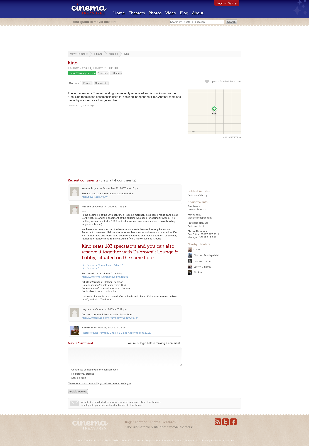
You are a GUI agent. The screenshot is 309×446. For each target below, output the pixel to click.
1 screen (103, 73)
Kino (126, 53)
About (197, 13)
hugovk (86, 206)
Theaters (137, 13)
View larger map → (232, 137)
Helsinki (113, 53)
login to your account (98, 405)
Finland (98, 53)
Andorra (192, 195)
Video (170, 13)
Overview (74, 83)
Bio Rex (197, 272)
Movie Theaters (79, 53)
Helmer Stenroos (197, 209)
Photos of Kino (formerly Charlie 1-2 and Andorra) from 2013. (116, 332)
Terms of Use (226, 440)
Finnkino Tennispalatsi (206, 255)
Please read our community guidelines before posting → (99, 383)
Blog (184, 13)
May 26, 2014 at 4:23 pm (112, 327)
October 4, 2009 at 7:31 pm (111, 206)
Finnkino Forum (202, 261)
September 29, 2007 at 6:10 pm (120, 188)
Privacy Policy (209, 440)
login (143, 343)
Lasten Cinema (202, 266)
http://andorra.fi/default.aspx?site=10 (102, 265)
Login (220, 3)
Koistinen (88, 327)
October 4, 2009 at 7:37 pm (111, 309)
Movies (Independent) (200, 217)
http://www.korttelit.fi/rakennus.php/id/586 (105, 276)
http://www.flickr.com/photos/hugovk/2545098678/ (110, 317)
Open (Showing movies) (82, 73)
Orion (196, 249)
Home (119, 13)
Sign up (232, 3)
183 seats (116, 73)
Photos (155, 13)
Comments (101, 83)
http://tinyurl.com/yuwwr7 (96, 196)
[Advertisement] (154, 39)
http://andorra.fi (90, 268)
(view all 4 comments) (117, 180)
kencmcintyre (90, 188)
